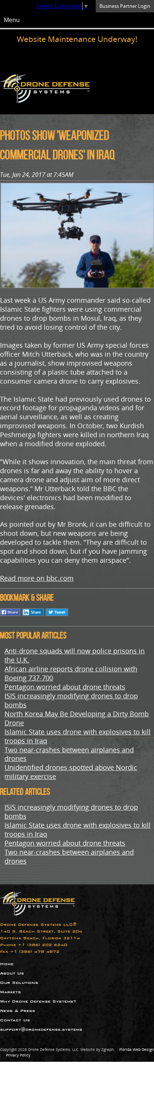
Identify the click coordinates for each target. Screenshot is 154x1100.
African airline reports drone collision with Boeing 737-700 (70, 673)
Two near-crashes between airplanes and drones (69, 754)
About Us (12, 973)
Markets (10, 991)
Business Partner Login (124, 6)
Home (6, 963)
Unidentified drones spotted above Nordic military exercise (70, 771)
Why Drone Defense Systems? (38, 1001)
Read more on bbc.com (37, 578)
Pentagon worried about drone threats (64, 686)
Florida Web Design (136, 1049)
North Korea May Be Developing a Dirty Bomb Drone (76, 718)
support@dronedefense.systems (41, 1029)
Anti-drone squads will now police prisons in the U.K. (74, 655)
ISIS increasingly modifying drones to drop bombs (71, 700)
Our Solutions (19, 982)
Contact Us (15, 1020)
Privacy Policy (18, 1055)
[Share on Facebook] (10, 614)
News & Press (17, 1010)
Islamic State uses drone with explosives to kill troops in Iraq (77, 736)
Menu (12, 20)
